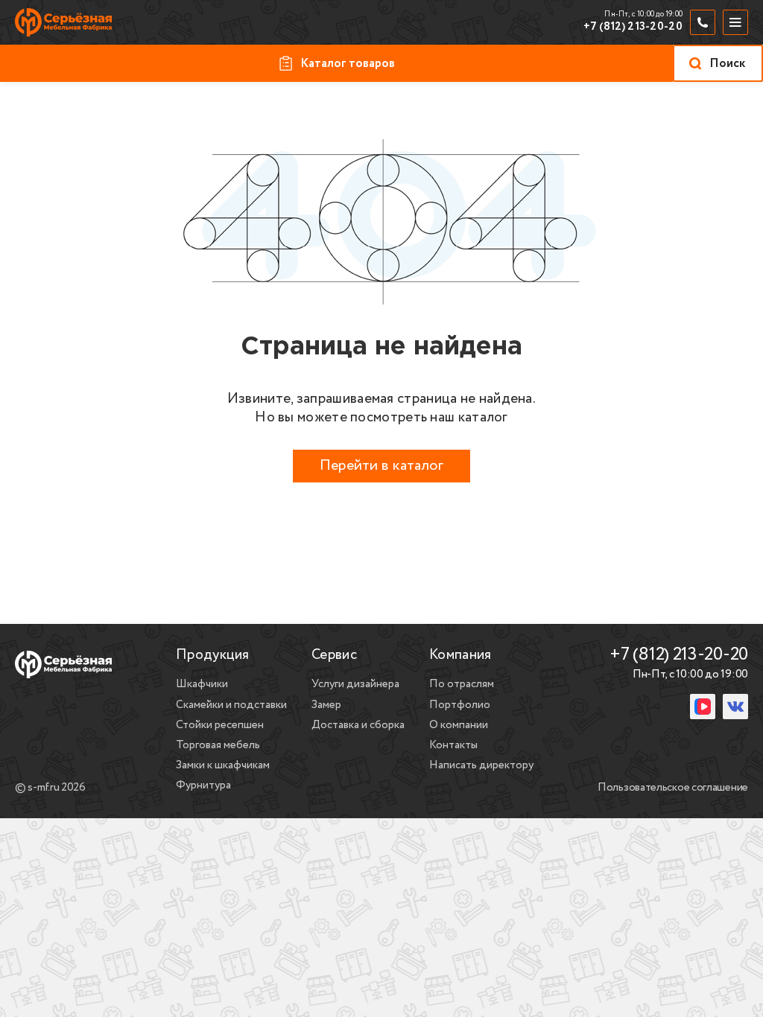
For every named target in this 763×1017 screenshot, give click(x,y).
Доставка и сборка (358, 725)
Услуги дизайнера (355, 684)
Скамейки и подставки (231, 705)
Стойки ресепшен (220, 725)
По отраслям (461, 684)
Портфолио (459, 705)
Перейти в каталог (381, 465)
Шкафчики (202, 684)
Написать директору (481, 765)
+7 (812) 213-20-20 (633, 27)
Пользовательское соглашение (673, 788)
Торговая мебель (218, 745)
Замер (326, 705)
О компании (458, 725)
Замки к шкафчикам (223, 765)
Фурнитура (203, 785)
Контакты (453, 745)
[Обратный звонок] (702, 22)
